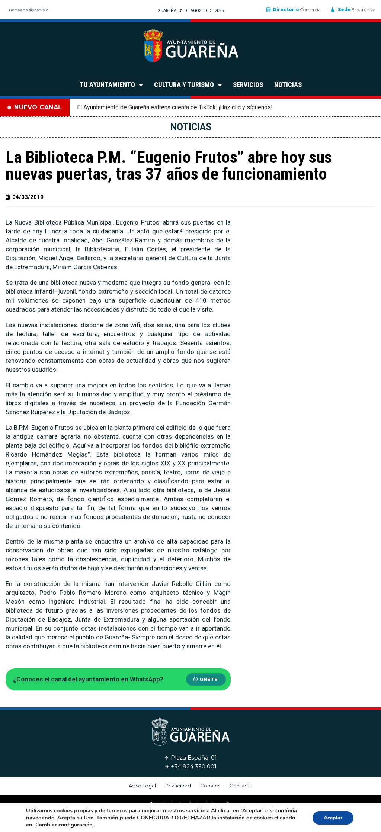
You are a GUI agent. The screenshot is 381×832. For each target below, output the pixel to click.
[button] (206, 679)
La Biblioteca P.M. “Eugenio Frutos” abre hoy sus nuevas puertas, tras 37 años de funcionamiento (169, 165)
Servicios (248, 84)
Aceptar (333, 817)
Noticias (288, 84)
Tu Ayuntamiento (107, 84)
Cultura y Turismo (184, 84)
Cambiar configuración (64, 824)
